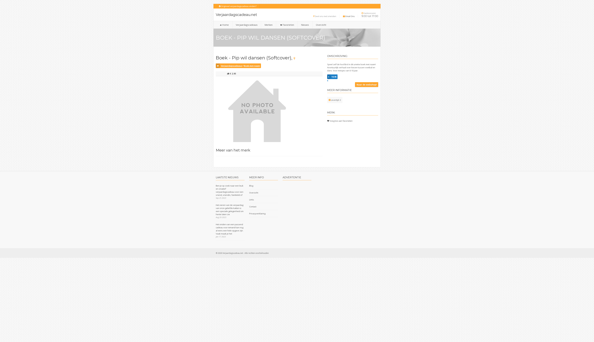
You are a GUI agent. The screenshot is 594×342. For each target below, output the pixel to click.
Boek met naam (252, 65)
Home (225, 24)
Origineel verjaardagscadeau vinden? (238, 6)
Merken (269, 24)
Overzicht (321, 24)
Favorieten (288, 24)
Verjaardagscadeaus (247, 24)
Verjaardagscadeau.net (236, 14)
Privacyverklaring (257, 213)
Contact (252, 206)
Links (251, 199)
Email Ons (350, 16)
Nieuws (305, 24)
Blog (251, 185)
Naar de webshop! (367, 84)
